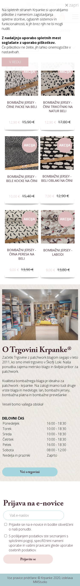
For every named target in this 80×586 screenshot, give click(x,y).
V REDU (15, 62)
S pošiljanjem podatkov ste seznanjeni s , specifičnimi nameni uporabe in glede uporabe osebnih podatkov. (41, 543)
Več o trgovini (30, 472)
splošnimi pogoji (21, 540)
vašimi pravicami (38, 545)
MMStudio (40, 582)
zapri (73, 5)
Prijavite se (28, 559)
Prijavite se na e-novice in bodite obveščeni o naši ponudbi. (41, 527)
